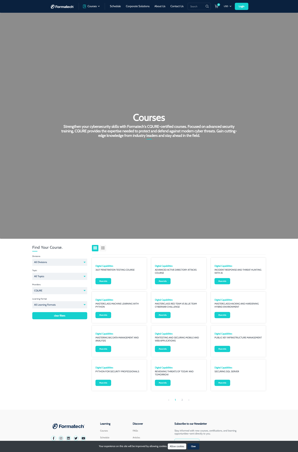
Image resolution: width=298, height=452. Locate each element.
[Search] (207, 6)
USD (226, 6)
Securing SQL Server (226, 371)
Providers (36, 284)
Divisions (36, 256)
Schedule (115, 6)
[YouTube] (83, 438)
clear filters (59, 315)
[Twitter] (75, 438)
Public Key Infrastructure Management (238, 337)
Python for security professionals (117, 371)
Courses (92, 6)
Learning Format (39, 298)
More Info (103, 281)
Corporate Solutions (137, 6)
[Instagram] (61, 438)
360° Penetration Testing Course (115, 269)
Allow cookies (177, 446)
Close (193, 446)
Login (241, 6)
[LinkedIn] (68, 438)
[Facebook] (53, 438)
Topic (34, 270)
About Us (159, 6)
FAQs (135, 430)
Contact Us (176, 6)
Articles (136, 437)
